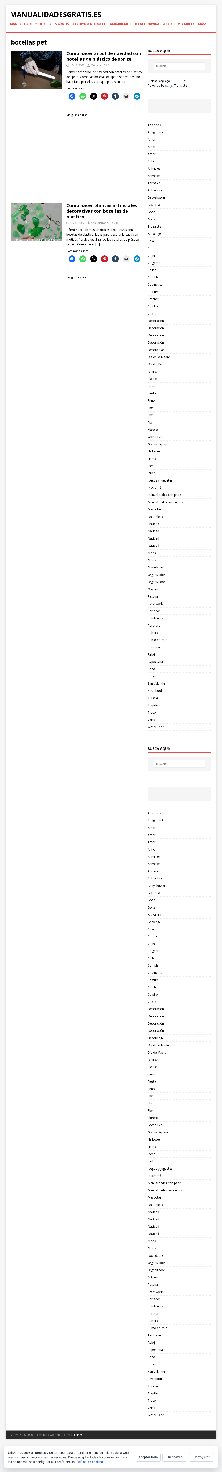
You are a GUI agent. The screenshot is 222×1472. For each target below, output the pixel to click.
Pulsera (153, 633)
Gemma (96, 65)
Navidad (153, 524)
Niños (152, 553)
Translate (180, 85)
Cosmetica (155, 284)
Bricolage (154, 234)
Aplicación (155, 190)
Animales (154, 168)
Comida (153, 277)
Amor (151, 139)
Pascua (153, 596)
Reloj (151, 654)
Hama (152, 459)
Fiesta (152, 393)
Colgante (154, 263)
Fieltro (152, 386)
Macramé (154, 487)
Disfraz (153, 371)
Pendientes (155, 618)
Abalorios (154, 125)
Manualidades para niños (165, 502)
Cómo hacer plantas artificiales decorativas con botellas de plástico (101, 211)
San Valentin (156, 683)
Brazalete (154, 226)
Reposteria (155, 661)
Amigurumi (155, 132)
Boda (151, 212)
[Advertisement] (77, 170)
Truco (152, 712)
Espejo (152, 379)
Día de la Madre (159, 357)
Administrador (100, 223)
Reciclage (154, 647)
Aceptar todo (148, 1457)
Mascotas (155, 509)
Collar (152, 270)
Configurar (201, 1457)
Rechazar (175, 1457)
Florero (153, 429)
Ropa (151, 669)
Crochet (153, 299)
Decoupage (156, 350)
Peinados (154, 611)
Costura (153, 292)
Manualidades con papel (165, 495)
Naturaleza (155, 517)
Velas (151, 720)
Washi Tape (156, 727)
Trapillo (153, 705)
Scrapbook (155, 691)
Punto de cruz (157, 640)
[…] (123, 81)
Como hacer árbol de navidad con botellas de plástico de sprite (103, 56)
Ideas (151, 466)
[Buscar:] (179, 66)
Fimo (151, 400)
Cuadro (153, 306)
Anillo (151, 161)
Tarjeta (153, 698)
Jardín (151, 473)
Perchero (154, 625)
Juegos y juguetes (160, 480)
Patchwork (155, 603)
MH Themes (75, 1435)
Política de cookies (89, 1462)
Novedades (156, 567)
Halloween (155, 451)
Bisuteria (154, 205)
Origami (153, 589)
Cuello (152, 313)
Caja (151, 241)
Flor (150, 408)
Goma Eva (155, 437)
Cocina (152, 248)
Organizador (156, 575)
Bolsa (152, 219)
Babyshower (156, 197)
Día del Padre (157, 364)
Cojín (151, 255)
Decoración (156, 321)
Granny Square (158, 444)
